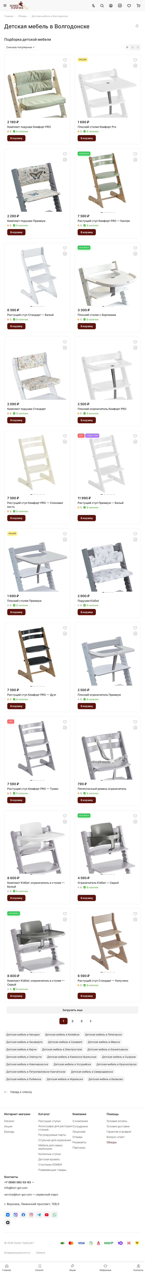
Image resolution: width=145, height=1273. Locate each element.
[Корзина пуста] (138, 5)
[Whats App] (54, 1214)
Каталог (9, 1121)
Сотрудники (80, 1126)
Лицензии (78, 1131)
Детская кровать (49, 1159)
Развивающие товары (52, 1170)
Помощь (113, 1114)
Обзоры (112, 1142)
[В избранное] (65, 60)
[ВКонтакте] (7, 1214)
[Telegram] (38, 1214)
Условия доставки (118, 1126)
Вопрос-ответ (116, 1137)
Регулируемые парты (52, 1135)
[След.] (90, 1021)
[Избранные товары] (129, 5)
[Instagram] (31, 1214)
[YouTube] (46, 1214)
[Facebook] (23, 1214)
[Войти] (110, 5)
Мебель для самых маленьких (50, 1147)
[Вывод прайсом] (137, 47)
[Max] (15, 1214)
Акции (8, 1126)
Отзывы (77, 1137)
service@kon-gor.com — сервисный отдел (31, 1194)
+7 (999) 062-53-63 (17, 1182)
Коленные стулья (49, 1154)
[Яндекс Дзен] (7, 1222)
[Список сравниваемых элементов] (120, 5)
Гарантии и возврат (119, 1131)
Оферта (40, 1252)
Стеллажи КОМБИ (50, 1164)
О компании (80, 1121)
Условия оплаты (117, 1121)
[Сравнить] (65, 65)
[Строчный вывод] (132, 47)
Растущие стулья (49, 1121)
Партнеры (78, 1147)
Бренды (9, 1131)
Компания (79, 1114)
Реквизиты (79, 1142)
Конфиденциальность (17, 1252)
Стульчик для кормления (54, 1140)
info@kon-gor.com (15, 1187)
